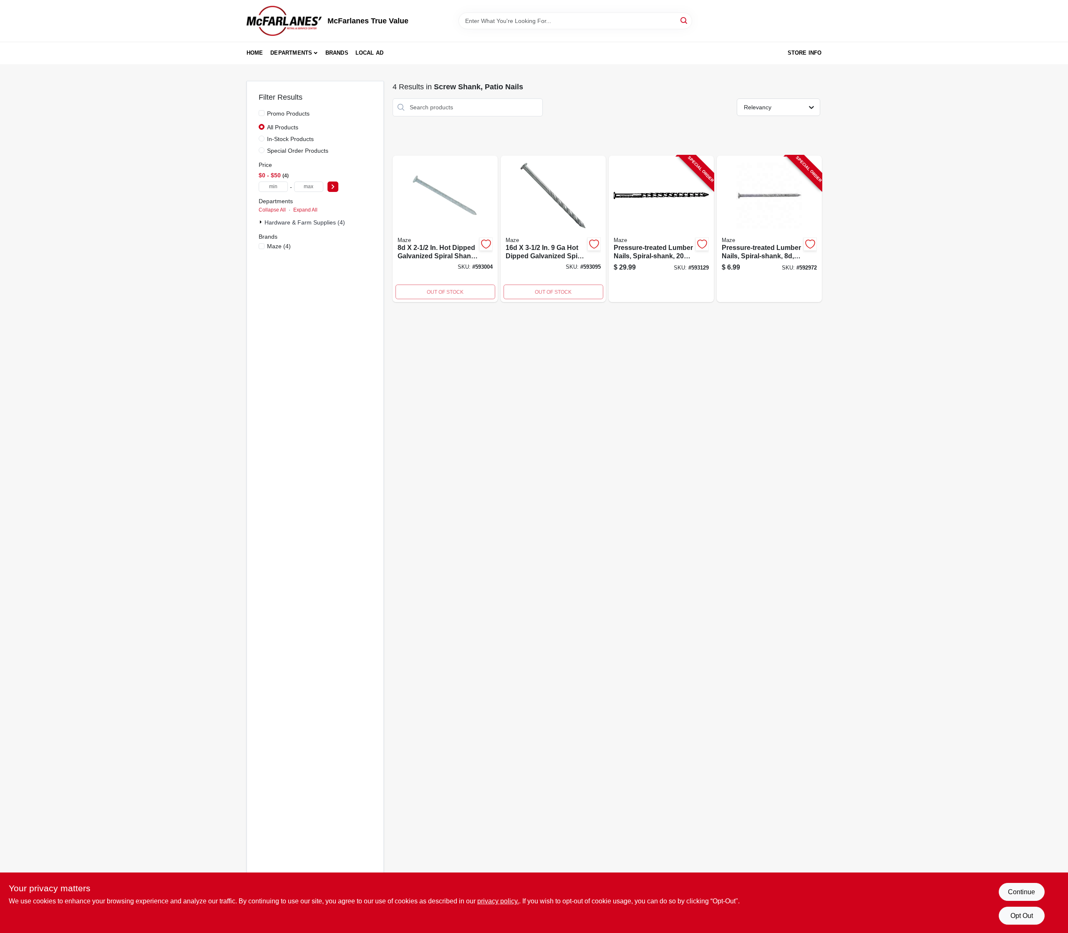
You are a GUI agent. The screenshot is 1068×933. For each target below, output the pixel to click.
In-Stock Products (290, 139)
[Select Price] (332, 187)
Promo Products (288, 113)
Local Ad (369, 53)
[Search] (684, 20)
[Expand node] (261, 222)
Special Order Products (297, 151)
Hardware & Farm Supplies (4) (304, 222)
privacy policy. (498, 901)
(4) (279, 246)
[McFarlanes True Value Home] (284, 21)
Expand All (305, 210)
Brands (336, 53)
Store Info (805, 53)
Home (255, 53)
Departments (291, 53)
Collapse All (272, 210)
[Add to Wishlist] (486, 244)
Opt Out (1021, 915)
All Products (282, 127)
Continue (1021, 891)
